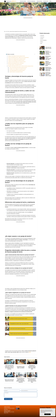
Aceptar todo (47, 414)
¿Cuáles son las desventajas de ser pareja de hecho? (17, 61)
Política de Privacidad (7, 410)
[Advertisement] (28, 24)
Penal (41, 43)
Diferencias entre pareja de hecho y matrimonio (16, 63)
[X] (18, 408)
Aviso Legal (6, 409)
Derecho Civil (45, 1)
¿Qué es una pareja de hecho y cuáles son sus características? (18, 57)
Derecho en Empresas (31, 1)
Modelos (41, 41)
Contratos (41, 38)
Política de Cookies (7, 411)
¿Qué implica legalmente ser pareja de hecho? (17, 70)
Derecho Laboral (23, 1)
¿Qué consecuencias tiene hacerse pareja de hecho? (18, 67)
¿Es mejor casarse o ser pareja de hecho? (15, 64)
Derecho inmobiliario (43, 40)
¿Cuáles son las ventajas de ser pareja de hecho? (16, 60)
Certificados (42, 35)
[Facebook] (17, 408)
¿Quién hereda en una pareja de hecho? (16, 71)
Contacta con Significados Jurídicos (9, 408)
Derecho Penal (39, 1)
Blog (50, 1)
